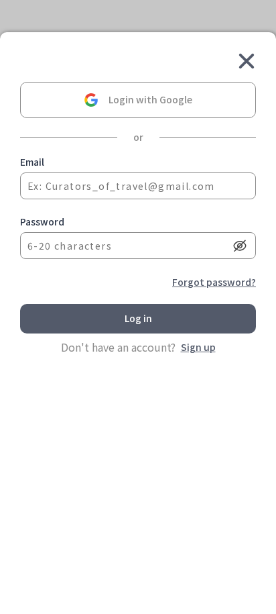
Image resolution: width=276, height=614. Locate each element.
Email (32, 161)
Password (42, 221)
